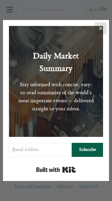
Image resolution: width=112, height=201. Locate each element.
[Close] (101, 28)
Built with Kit (56, 169)
